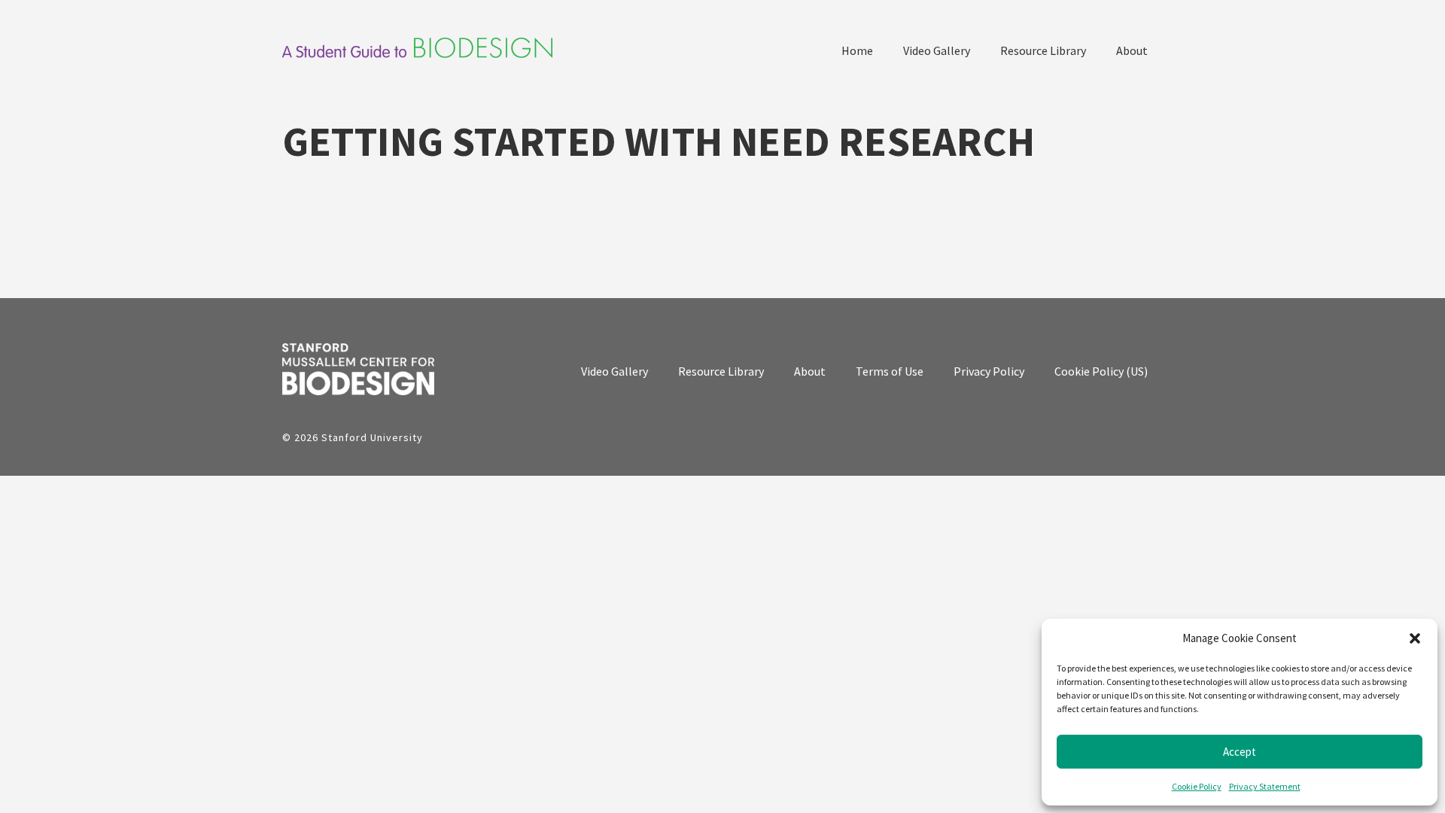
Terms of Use (889, 371)
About (1132, 50)
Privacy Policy (989, 371)
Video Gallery (936, 50)
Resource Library (1043, 50)
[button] (1414, 638)
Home (857, 50)
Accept (1239, 751)
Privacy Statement (1264, 786)
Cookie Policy (1196, 786)
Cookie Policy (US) (1101, 371)
